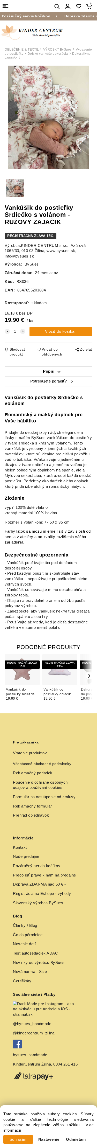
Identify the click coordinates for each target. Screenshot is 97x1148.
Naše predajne (26, 856)
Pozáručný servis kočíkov (36, 866)
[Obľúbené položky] (78, 6)
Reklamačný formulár (32, 806)
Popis (48, 371)
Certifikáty (22, 981)
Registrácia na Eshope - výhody (42, 894)
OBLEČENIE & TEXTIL (22, 49)
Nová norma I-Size (30, 972)
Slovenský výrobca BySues (38, 903)
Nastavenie (48, 1139)
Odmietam (76, 1139)
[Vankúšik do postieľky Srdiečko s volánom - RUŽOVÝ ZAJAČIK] (48, 117)
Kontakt (20, 847)
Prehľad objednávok (31, 815)
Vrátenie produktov (30, 753)
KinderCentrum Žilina (32, 1064)
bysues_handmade (30, 1055)
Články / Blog (25, 925)
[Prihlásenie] (68, 6)
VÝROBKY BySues (57, 49)
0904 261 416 (65, 1064)
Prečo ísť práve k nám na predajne (44, 875)
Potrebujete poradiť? (48, 381)
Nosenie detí (24, 944)
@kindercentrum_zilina (34, 1033)
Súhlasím (18, 1139)
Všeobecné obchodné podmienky (42, 764)
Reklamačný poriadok (33, 773)
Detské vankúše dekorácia (48, 53)
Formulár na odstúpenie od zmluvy (44, 797)
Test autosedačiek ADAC (35, 953)
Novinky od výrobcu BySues (39, 963)
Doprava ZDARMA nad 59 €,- (39, 884)
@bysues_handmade (32, 1024)
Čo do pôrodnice (28, 935)
